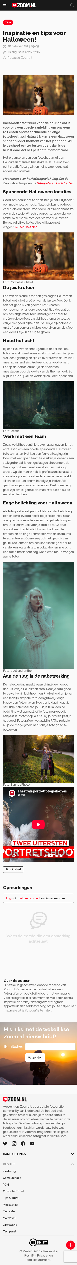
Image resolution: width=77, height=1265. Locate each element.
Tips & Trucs (11, 1198)
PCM (6, 1184)
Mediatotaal (10, 1204)
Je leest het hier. (26, 227)
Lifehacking (10, 1224)
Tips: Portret (13, 869)
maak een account (28, 898)
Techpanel (9, 1231)
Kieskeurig (9, 1171)
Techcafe (9, 1211)
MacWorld (9, 1218)
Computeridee (12, 1177)
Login (9, 898)
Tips (8, 22)
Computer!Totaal (13, 1191)
